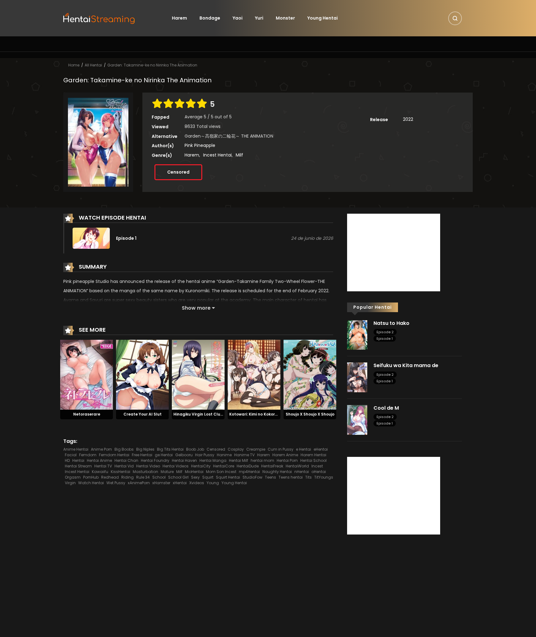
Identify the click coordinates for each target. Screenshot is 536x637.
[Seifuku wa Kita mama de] (357, 377)
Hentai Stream (78, 466)
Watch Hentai (91, 482)
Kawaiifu (100, 471)
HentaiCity (201, 466)
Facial (71, 454)
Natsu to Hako (391, 323)
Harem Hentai (313, 454)
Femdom (87, 454)
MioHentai (194, 471)
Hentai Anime (99, 460)
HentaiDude (248, 466)
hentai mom (262, 460)
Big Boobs (124, 449)
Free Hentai (142, 454)
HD (67, 460)
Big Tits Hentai (170, 449)
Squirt (207, 477)
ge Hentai (164, 454)
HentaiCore (223, 466)
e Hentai (303, 449)
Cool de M (386, 408)
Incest (317, 466)
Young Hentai (322, 18)
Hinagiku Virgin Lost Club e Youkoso (208, 414)
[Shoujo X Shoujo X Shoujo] (310, 374)
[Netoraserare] (86, 374)
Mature (167, 471)
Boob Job (195, 449)
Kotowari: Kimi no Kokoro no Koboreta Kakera (273, 414)
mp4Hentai (249, 471)
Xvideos (196, 482)
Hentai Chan (126, 460)
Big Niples (145, 449)
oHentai (318, 471)
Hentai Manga (212, 460)
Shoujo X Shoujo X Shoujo (310, 414)
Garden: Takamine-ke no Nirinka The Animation (152, 65)
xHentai (180, 482)
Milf (239, 155)
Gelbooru (184, 454)
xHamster (161, 482)
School (159, 477)
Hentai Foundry (155, 460)
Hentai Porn (287, 460)
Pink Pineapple (200, 145)
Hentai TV (103, 466)
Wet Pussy (115, 482)
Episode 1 (385, 338)
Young (213, 482)
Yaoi (238, 18)
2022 (408, 119)
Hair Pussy (204, 454)
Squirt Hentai (228, 477)
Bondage (209, 18)
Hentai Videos (176, 466)
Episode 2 (385, 332)
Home (73, 65)
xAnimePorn (139, 482)
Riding (127, 477)
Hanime (224, 454)
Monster (285, 18)
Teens (270, 477)
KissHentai (120, 471)
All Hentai (93, 65)
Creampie (255, 449)
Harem (179, 18)
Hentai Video (148, 466)
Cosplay (236, 449)
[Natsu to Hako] (357, 334)
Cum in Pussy (280, 449)
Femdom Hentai (114, 454)
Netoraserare (86, 414)
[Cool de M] (357, 419)
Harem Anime (285, 454)
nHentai (301, 471)
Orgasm (73, 477)
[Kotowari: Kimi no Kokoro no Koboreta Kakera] (254, 374)
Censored (178, 172)
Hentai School (313, 460)
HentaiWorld (297, 466)
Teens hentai (291, 477)
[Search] (455, 18)
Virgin (70, 482)
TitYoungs (323, 477)
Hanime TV (244, 454)
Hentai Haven (184, 460)
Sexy (195, 477)
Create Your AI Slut (142, 414)
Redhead (110, 477)
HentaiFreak (272, 466)
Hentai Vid (124, 466)
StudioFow (252, 477)
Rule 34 (143, 477)
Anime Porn (101, 449)
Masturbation (145, 471)
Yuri (259, 18)
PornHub (91, 477)
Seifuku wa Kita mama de (405, 365)
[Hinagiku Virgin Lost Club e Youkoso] (198, 374)
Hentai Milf (238, 460)
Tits (308, 477)
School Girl (178, 477)
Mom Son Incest (221, 471)
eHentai (321, 449)
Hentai (78, 460)
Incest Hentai (217, 155)
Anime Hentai (75, 449)
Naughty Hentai (277, 471)
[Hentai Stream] (99, 18)
